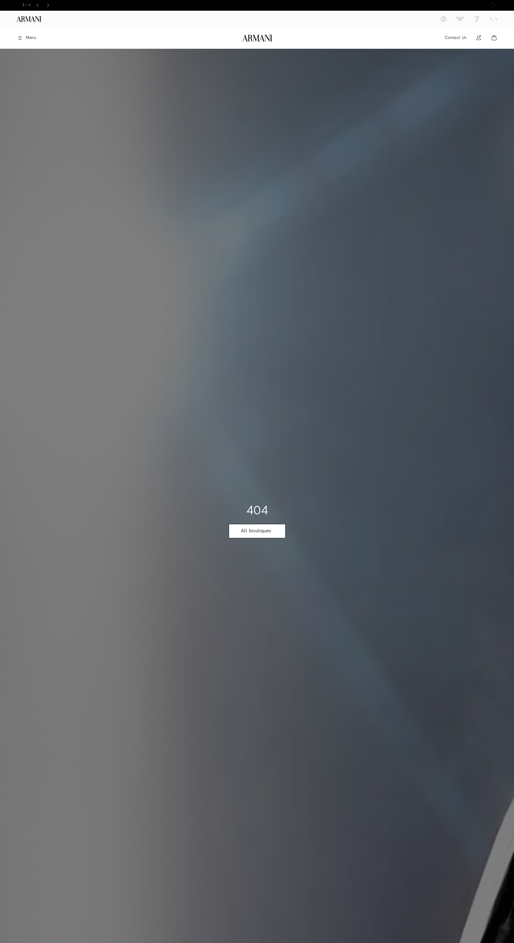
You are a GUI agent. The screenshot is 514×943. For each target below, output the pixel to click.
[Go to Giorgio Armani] (443, 19)
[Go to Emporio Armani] (460, 19)
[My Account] (478, 38)
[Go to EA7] (477, 19)
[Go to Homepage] (257, 38)
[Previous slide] (37, 5)
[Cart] (494, 38)
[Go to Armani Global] (28, 19)
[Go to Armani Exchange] (493, 19)
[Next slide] (48, 5)
